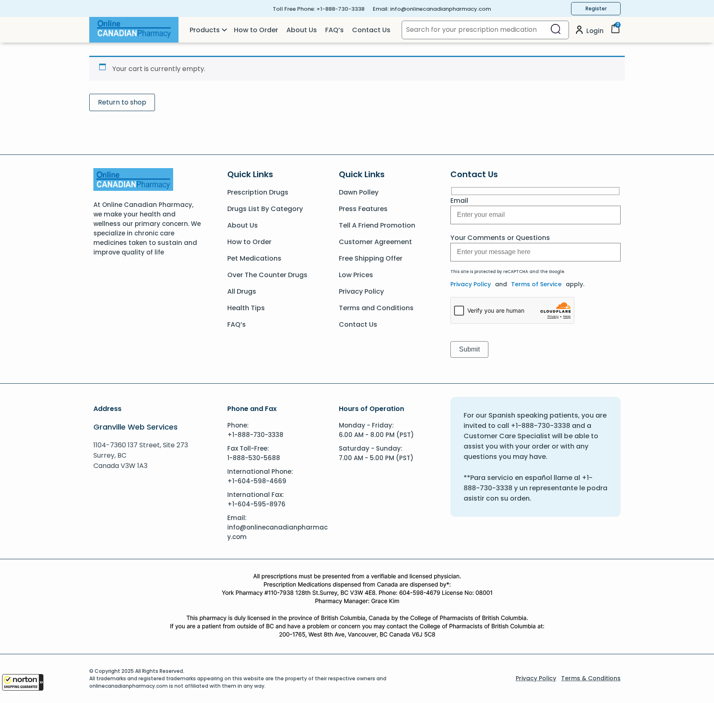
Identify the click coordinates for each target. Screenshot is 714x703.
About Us (301, 30)
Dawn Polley (358, 192)
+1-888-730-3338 (340, 9)
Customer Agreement (375, 242)
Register (596, 8)
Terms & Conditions (591, 678)
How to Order (256, 30)
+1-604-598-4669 (256, 481)
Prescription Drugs (257, 192)
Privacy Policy (361, 291)
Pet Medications (254, 258)
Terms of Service (536, 284)
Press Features (363, 209)
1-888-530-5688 (253, 458)
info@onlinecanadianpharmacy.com (440, 9)
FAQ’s (334, 30)
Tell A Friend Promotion (377, 225)
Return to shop (122, 102)
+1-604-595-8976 (256, 504)
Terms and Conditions (376, 308)
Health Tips (246, 308)
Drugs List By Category (265, 209)
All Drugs (241, 291)
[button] (22, 682)
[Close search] (555, 30)
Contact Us (371, 30)
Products (205, 30)
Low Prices (356, 275)
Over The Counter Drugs (267, 275)
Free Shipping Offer (370, 258)
